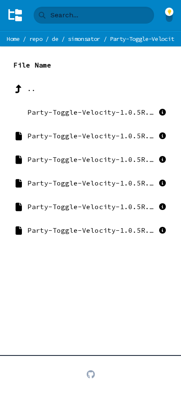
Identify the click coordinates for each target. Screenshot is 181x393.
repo (36, 39)
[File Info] (162, 112)
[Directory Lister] (15, 15)
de (55, 39)
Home (13, 39)
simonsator (84, 39)
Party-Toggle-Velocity (144, 39)
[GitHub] (91, 374)
